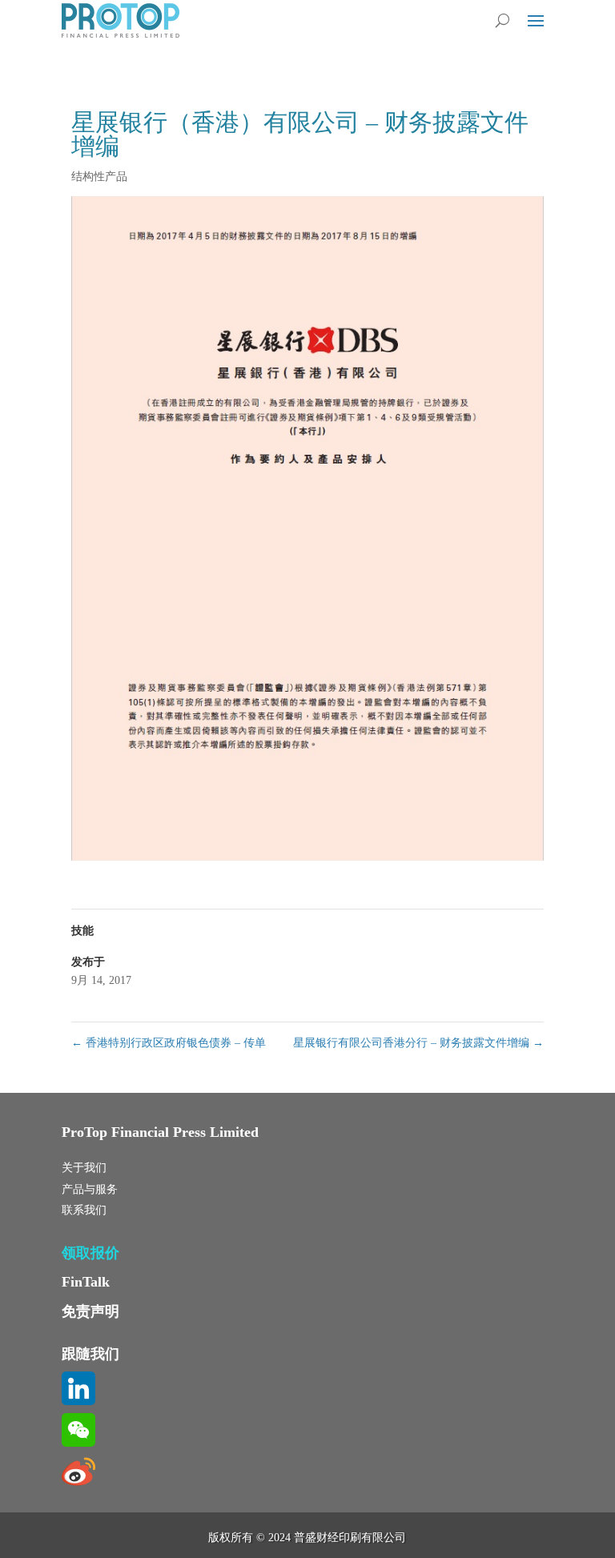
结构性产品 (99, 177)
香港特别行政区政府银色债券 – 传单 (168, 1043)
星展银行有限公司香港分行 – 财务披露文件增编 (418, 1043)
